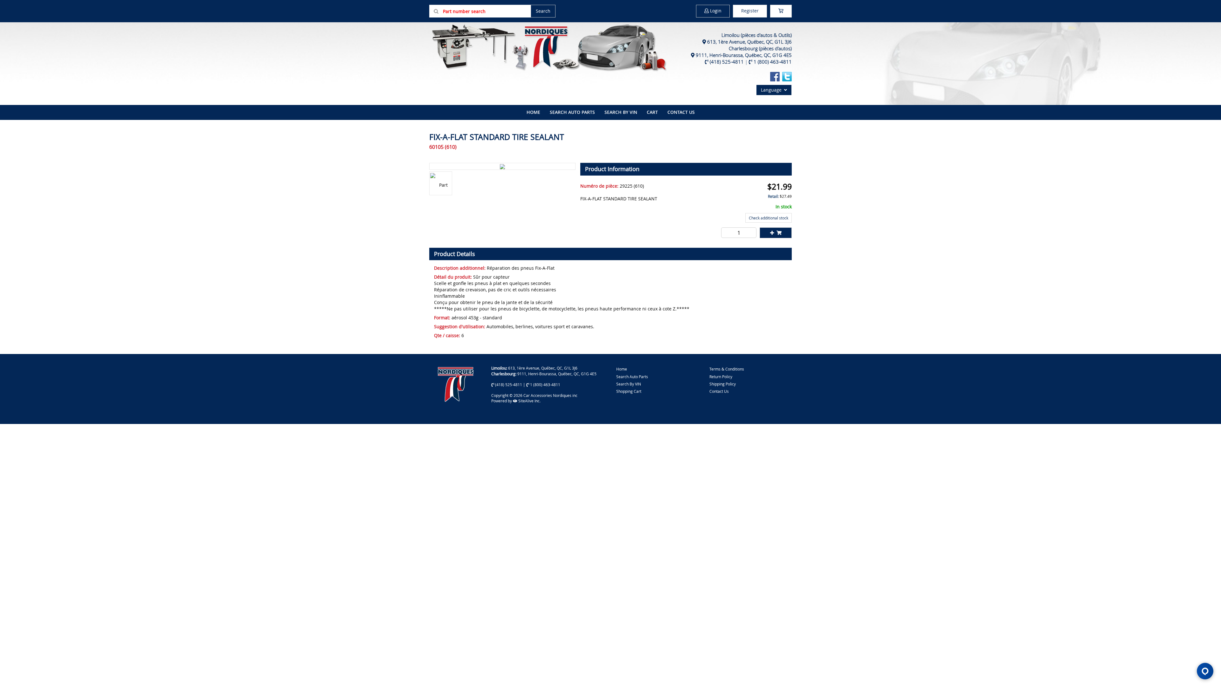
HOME (533, 112)
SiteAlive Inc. (529, 400)
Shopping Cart (628, 391)
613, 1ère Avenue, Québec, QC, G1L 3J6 (749, 41)
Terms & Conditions (726, 368)
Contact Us (681, 112)
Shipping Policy (722, 383)
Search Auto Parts (572, 112)
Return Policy (720, 376)
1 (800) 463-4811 (773, 62)
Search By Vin (620, 112)
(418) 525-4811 (727, 62)
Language (772, 90)
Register (750, 11)
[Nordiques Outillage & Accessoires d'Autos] (548, 47)
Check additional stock (768, 217)
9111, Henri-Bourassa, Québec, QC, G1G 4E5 (744, 55)
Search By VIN (628, 383)
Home (621, 368)
